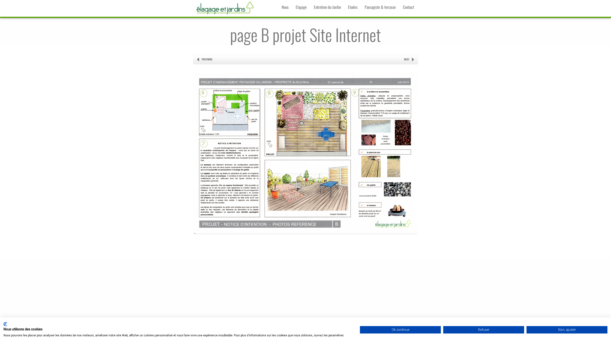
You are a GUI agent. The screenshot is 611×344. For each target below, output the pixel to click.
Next (406, 59)
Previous (207, 59)
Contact (408, 7)
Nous (285, 7)
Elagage (301, 7)
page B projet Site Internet (305, 37)
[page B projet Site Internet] (305, 242)
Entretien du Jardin (327, 7)
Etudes (353, 7)
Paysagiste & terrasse (380, 7)
